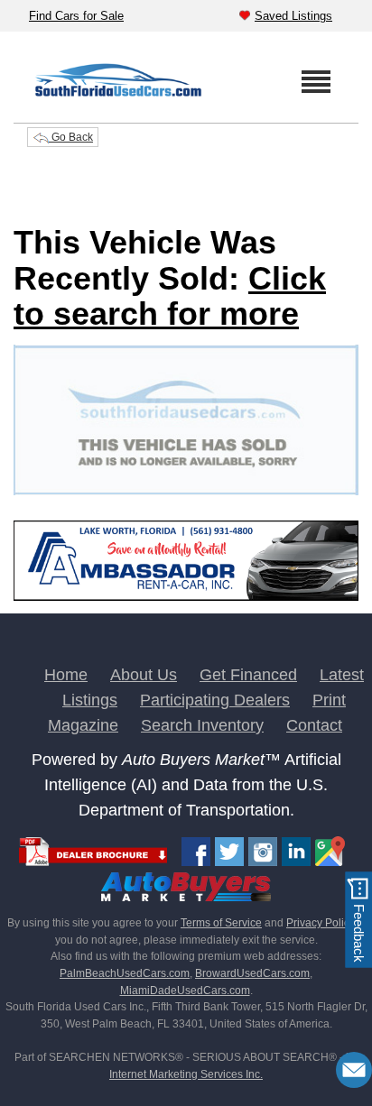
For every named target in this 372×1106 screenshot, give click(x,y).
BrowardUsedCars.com (252, 973)
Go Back (71, 137)
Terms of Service (221, 923)
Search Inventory (202, 725)
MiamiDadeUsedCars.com (185, 990)
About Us (143, 675)
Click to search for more (170, 296)
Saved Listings (293, 16)
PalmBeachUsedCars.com (125, 973)
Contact (314, 725)
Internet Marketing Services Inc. (186, 1074)
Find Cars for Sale (76, 16)
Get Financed (248, 675)
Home (66, 675)
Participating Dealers (215, 700)
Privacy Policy (320, 923)
